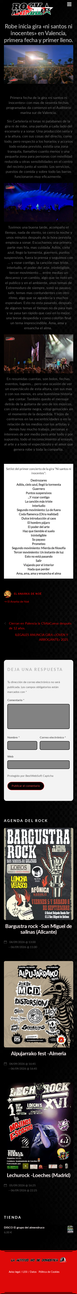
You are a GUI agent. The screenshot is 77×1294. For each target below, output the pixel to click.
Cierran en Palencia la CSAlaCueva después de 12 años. (40, 626)
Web (10, 756)
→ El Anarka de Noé (16, 601)
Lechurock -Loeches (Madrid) (38, 1175)
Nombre (13, 737)
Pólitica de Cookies (49, 1272)
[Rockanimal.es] (31, 14)
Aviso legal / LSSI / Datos (23, 1272)
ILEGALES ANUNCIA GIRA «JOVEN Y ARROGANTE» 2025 (41, 637)
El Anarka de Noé (28, 594)
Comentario (15, 700)
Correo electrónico (53, 737)
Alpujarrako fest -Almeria (38, 1053)
